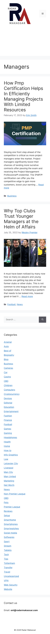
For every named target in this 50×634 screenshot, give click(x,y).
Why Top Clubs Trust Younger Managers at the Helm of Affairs (21, 218)
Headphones (10, 437)
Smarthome (10, 520)
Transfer (8, 567)
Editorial (8, 402)
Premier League (12, 507)
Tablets (8, 550)
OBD (6, 498)
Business (12, 196)
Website (8, 589)
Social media (10, 533)
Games (7, 429)
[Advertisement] (25, 42)
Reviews (8, 511)
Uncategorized (11, 576)
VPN (6, 580)
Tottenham (9, 563)
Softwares (9, 537)
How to (7, 450)
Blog (6, 359)
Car (5, 372)
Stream (7, 546)
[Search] (42, 320)
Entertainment (11, 411)
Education (9, 407)
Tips (6, 559)
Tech (6, 554)
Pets (6, 502)
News (20, 304)
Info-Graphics (11, 455)
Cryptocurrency (11, 394)
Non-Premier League (14, 494)
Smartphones (11, 524)
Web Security (10, 585)
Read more (27, 296)
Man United (10, 476)
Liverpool (8, 468)
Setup (7, 515)
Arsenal (8, 342)
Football (11, 304)
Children (8, 385)
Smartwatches (11, 528)
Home (7, 446)
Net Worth (9, 485)
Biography (9, 355)
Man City (8, 472)
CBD (6, 381)
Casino (7, 376)
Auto (6, 346)
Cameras (8, 368)
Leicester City (11, 463)
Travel (7, 572)
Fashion (8, 416)
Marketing (9, 481)
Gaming (8, 433)
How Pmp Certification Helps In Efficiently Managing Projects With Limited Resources (23, 96)
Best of (7, 350)
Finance (8, 420)
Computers (9, 389)
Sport (6, 541)
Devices (8, 398)
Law (6, 459)
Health (7, 442)
